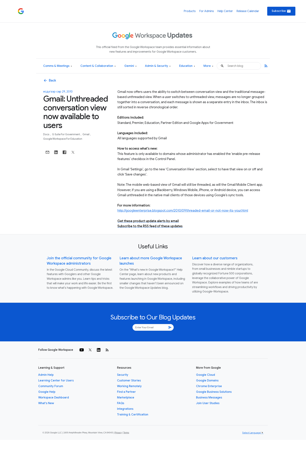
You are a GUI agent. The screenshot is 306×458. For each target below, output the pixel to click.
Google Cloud (205, 375)
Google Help (46, 392)
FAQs (120, 403)
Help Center (225, 11)
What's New (46, 403)
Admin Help (46, 375)
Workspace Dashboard (53, 397)
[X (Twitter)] (90, 350)
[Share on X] (73, 152)
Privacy (118, 432)
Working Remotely (129, 386)
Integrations (125, 409)
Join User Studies (207, 403)
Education (187, 66)
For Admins (206, 11)
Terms (126, 432)
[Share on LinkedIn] (56, 152)
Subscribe (281, 11)
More (208, 66)
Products (190, 11)
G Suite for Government (66, 134)
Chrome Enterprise (209, 386)
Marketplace (125, 397)
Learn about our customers (214, 258)
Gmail (86, 134)
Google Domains (207, 380)
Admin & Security (158, 66)
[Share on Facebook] (64, 152)
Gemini (130, 66)
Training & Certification (132, 414)
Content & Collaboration (98, 66)
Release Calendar (247, 11)
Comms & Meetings (57, 66)
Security (122, 375)
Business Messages (209, 397)
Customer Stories (129, 380)
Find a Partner (126, 392)
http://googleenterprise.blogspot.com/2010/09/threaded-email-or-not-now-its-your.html (182, 211)
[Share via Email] (47, 152)
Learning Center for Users (56, 380)
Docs (46, 134)
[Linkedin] (98, 350)
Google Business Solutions (214, 392)
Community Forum (50, 386)
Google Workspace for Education (62, 138)
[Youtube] (81, 350)
